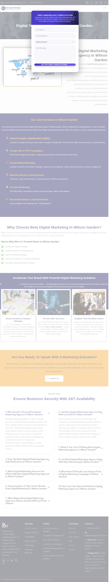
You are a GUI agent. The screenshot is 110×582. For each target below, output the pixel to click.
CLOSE (75, 14)
